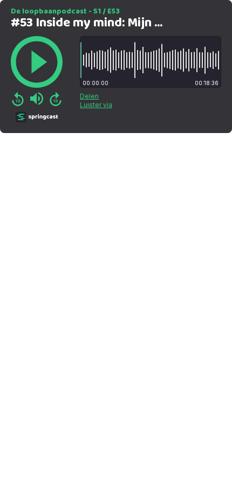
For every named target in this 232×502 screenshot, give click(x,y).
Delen (89, 96)
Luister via (96, 105)
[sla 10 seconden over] (56, 98)
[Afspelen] (37, 62)
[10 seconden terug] (18, 98)
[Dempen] (36, 98)
